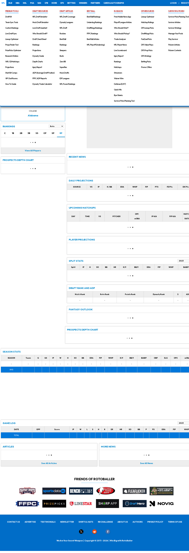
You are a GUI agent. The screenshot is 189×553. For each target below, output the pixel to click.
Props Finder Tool (11, 45)
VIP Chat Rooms (11, 78)
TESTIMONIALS (48, 522)
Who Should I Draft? (39, 33)
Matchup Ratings (147, 22)
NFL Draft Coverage (67, 17)
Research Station (11, 56)
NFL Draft (63, 28)
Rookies (63, 33)
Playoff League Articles (123, 22)
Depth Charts (37, 61)
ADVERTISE (30, 522)
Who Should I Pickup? (122, 33)
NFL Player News (120, 45)
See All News (146, 463)
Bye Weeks (118, 95)
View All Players (33, 150)
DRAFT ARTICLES (66, 11)
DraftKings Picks (147, 33)
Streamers (118, 73)
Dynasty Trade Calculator (42, 84)
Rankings (35, 45)
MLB (10, 3)
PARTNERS (95, 3)
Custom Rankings (11, 28)
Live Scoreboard (120, 50)
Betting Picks (146, 61)
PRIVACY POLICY (155, 522)
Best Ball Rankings (93, 17)
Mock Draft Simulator (40, 22)
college (33, 111)
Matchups (117, 67)
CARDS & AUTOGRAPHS (114, 3)
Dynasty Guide (38, 56)
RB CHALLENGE (105, 522)
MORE (54, 3)
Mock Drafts (64, 73)
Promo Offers (146, 67)
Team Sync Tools (11, 22)
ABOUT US (123, 522)
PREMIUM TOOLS (11, 11)
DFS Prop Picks (146, 50)
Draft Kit (8, 17)
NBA (17, 3)
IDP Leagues (64, 78)
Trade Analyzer (120, 39)
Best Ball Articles (93, 39)
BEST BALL (91, 11)
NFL (3, 3)
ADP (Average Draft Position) (43, 73)
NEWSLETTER (67, 522)
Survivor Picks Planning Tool (124, 101)
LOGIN (173, 3)
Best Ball (63, 39)
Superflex (63, 67)
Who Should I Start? (121, 28)
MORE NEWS (108, 446)
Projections (9, 67)
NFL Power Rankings (67, 84)
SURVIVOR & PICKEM (176, 11)
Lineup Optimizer (11, 39)
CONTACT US (13, 522)
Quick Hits (118, 89)
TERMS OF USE (175, 522)
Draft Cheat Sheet (39, 39)
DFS (62, 3)
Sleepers (63, 50)
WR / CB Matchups (12, 61)
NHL (25, 3)
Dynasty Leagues (66, 22)
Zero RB (63, 61)
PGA (32, 3)
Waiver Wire (118, 78)
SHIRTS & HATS (86, 522)
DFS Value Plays (147, 45)
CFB (46, 3)
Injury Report (37, 67)
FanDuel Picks (146, 39)
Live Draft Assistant (39, 28)
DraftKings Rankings (94, 28)
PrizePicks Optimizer (13, 50)
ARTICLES (8, 446)
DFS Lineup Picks (147, 28)
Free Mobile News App (122, 17)
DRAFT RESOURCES (40, 11)
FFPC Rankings (92, 33)
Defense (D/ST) (120, 84)
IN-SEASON (118, 11)
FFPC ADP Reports (39, 78)
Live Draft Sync (11, 33)
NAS (39, 3)
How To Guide (10, 84)
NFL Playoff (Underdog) (96, 45)
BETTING (71, 3)
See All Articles (49, 463)
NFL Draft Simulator (39, 17)
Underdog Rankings (94, 22)
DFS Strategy (146, 56)
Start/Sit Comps (11, 73)
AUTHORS (138, 522)
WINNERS (83, 3)
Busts (62, 56)
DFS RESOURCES (147, 11)
